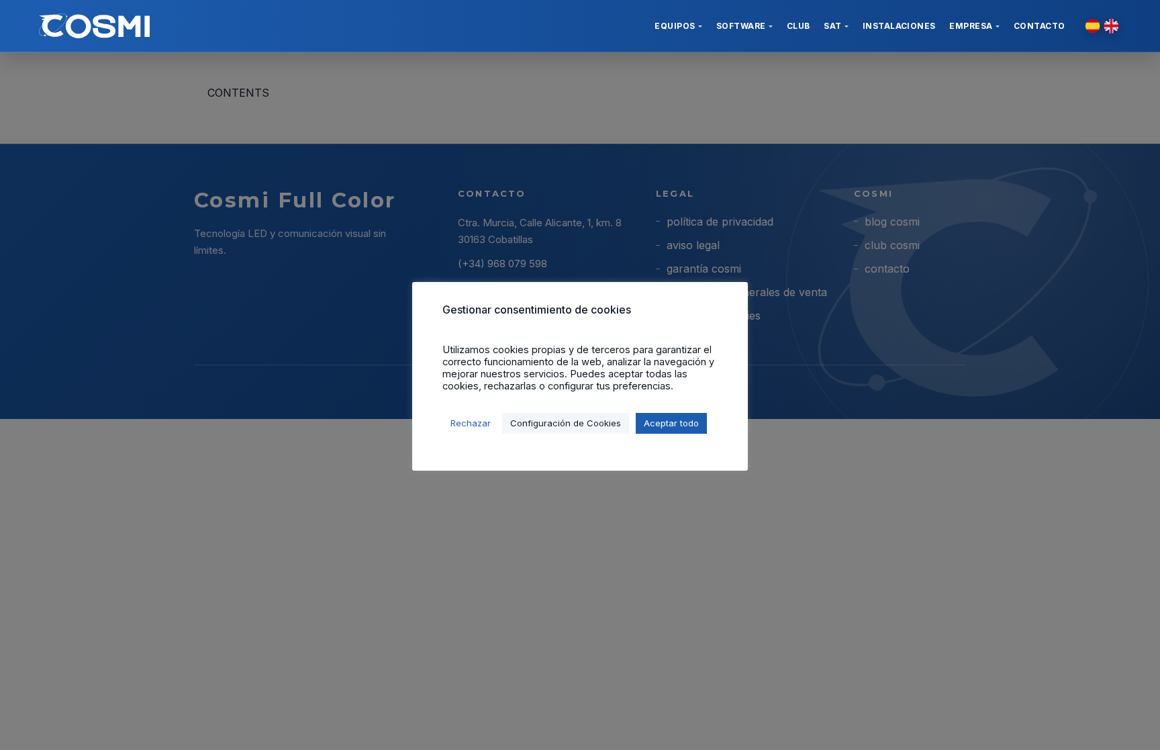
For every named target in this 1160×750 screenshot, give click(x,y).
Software (741, 26)
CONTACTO (1039, 26)
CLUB (798, 26)
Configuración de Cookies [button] (565, 423)
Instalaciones (899, 26)
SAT (832, 26)
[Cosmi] (94, 25)
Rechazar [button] (470, 423)
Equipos (675, 26)
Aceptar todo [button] (671, 423)
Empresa (970, 26)
